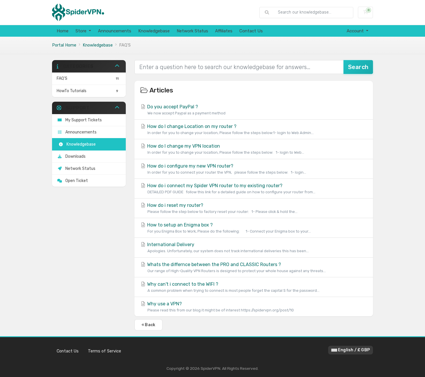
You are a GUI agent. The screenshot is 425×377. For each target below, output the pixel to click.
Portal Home (64, 45)
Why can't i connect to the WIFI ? (232, 287)
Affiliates (223, 31)
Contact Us (251, 31)
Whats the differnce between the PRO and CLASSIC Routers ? (236, 267)
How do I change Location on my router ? (230, 129)
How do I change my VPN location (225, 149)
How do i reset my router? (222, 208)
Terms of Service (104, 351)
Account (356, 31)
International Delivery (227, 247)
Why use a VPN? (220, 306)
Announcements (114, 31)
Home (63, 31)
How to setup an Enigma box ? (228, 227)
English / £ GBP (353, 350)
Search (358, 67)
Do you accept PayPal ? (186, 109)
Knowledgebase (154, 31)
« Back (148, 324)
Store (81, 31)
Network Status (192, 31)
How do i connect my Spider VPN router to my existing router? (230, 188)
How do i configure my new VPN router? (226, 168)
